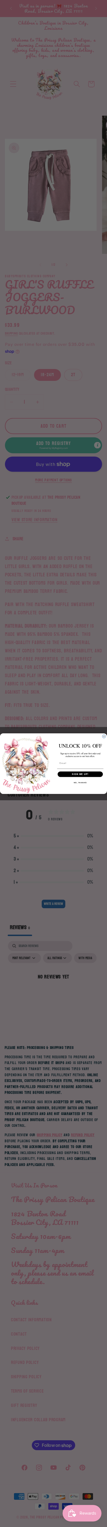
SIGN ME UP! (80, 774)
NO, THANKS (80, 782)
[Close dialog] (104, 736)
